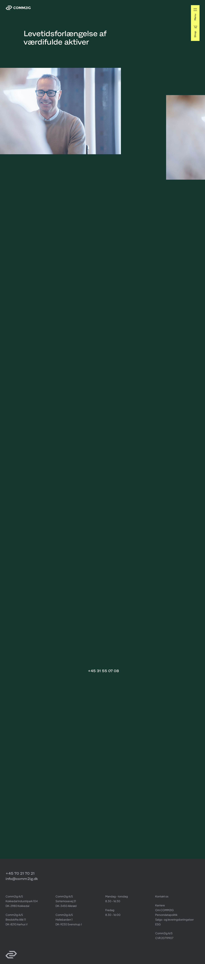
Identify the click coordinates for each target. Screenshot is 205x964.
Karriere (160, 905)
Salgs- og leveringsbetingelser (174, 919)
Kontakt (92, 651)
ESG (158, 924)
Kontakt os (161, 896)
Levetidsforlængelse (62, 168)
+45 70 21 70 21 (20, 873)
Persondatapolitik (166, 914)
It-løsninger (30, 168)
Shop (195, 34)
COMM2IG (18, 7)
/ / (48, 168)
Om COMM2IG (164, 910)
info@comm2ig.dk (22, 879)
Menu (195, 17)
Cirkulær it (43, 168)
